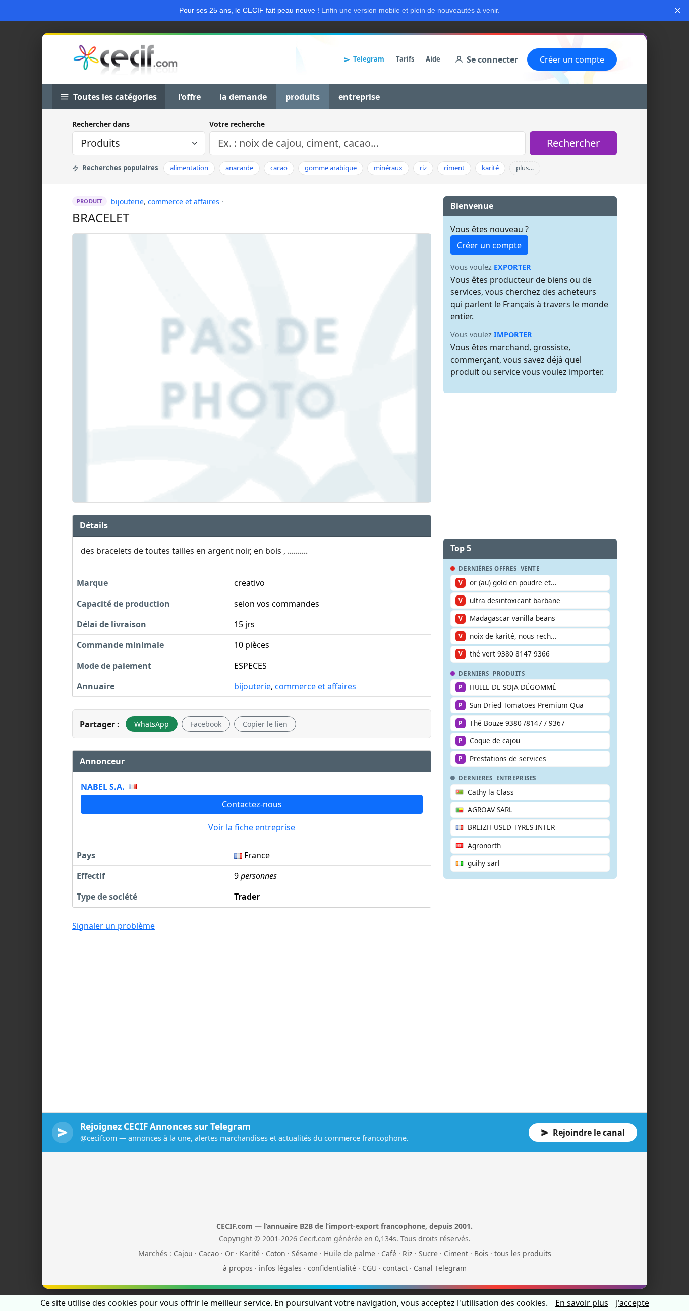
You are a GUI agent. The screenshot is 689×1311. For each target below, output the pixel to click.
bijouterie (127, 201)
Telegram (368, 59)
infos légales (280, 1268)
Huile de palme (349, 1253)
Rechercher (573, 143)
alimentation (189, 167)
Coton (275, 1253)
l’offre (189, 96)
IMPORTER (513, 334)
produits (302, 96)
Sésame (305, 1253)
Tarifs (405, 59)
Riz (408, 1253)
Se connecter (492, 59)
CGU (369, 1268)
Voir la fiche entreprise (251, 827)
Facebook (205, 724)
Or (229, 1253)
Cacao (209, 1253)
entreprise (359, 96)
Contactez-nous (252, 804)
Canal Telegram (440, 1268)
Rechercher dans (101, 124)
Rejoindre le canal (589, 1132)
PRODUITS (509, 674)
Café (388, 1253)
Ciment (456, 1253)
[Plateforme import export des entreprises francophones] (125, 59)
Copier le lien (265, 724)
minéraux (388, 167)
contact (395, 1268)
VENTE (530, 569)
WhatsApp (151, 724)
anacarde (239, 167)
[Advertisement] (251, 1014)
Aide (433, 59)
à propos (238, 1268)
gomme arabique (331, 167)
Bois (481, 1253)
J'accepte (632, 1302)
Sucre (428, 1253)
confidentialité (332, 1268)
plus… (525, 167)
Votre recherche (237, 124)
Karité (250, 1253)
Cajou (183, 1253)
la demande (243, 96)
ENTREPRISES (516, 778)
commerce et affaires (183, 201)
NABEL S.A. (103, 786)
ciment (454, 167)
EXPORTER (512, 267)
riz (423, 167)
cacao (279, 167)
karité (490, 167)
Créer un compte (572, 59)
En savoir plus (581, 1302)
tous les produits (522, 1253)
